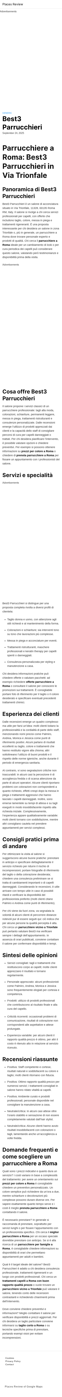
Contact (9, 1364)
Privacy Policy (13, 1361)
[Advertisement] (31, 58)
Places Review (12, 4)
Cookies (9, 1358)
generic (7, 113)
